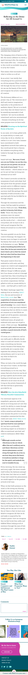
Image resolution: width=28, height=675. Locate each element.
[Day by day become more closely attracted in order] (14, 631)
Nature (9, 536)
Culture (14, 13)
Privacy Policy (6, 660)
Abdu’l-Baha (17, 419)
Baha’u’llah (5, 297)
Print (24, 539)
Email (17, 539)
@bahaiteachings (14, 621)
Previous (1, 631)
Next (26, 631)
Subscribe (7, 652)
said (2, 436)
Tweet (6, 24)
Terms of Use (6, 663)
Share (2, 24)
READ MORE (4, 564)
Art (6, 536)
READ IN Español (21, 24)
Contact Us (5, 658)
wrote (11, 297)
